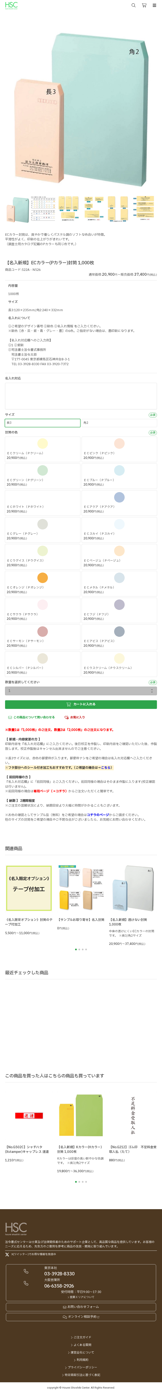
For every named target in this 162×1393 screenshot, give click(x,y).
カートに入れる (84, 704)
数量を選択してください (22, 682)
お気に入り (77, 717)
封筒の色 (11, 432)
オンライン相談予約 (82, 1317)
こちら (106, 767)
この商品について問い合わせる (34, 717)
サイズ (10, 415)
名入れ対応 (13, 378)
